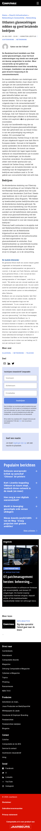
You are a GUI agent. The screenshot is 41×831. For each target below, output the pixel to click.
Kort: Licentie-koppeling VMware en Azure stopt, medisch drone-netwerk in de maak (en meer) (17, 486)
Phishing (5, 682)
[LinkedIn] (9, 363)
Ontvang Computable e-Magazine (16, 669)
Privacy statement (9, 815)
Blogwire (5, 728)
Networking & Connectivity (13, 18)
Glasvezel (6, 353)
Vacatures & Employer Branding (15, 715)
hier (20, 421)
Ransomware (7, 686)
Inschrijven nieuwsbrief (11, 753)
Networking (31, 18)
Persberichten (7, 720)
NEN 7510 (6, 691)
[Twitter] (13, 363)
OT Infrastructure (11, 572)
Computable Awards (10, 660)
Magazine (6, 664)
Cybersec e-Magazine (11, 673)
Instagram (9, 786)
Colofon (5, 740)
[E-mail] (4, 363)
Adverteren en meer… (10, 702)
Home (4, 15)
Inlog (4, 757)
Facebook (9, 768)
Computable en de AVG (11, 744)
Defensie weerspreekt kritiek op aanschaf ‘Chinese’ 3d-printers (15, 474)
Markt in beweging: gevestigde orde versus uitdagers (16, 509)
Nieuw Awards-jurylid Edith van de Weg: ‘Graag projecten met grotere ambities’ (17, 522)
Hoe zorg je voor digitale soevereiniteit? (16, 498)
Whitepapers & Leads (11, 711)
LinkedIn (8, 777)
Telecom (30, 353)
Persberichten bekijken (11, 724)
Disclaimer (6, 802)
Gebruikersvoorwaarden (12, 808)
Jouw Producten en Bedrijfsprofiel (16, 706)
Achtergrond (8, 39)
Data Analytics (23, 621)
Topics (5, 677)
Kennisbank (7, 655)
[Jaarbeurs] (20, 826)
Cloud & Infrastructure (18, 15)
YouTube (9, 782)
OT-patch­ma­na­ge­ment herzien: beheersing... (18, 579)
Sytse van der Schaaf (19, 47)
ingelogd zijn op (19, 443)
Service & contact (9, 748)
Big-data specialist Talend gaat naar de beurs (26, 627)
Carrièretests (7, 651)
